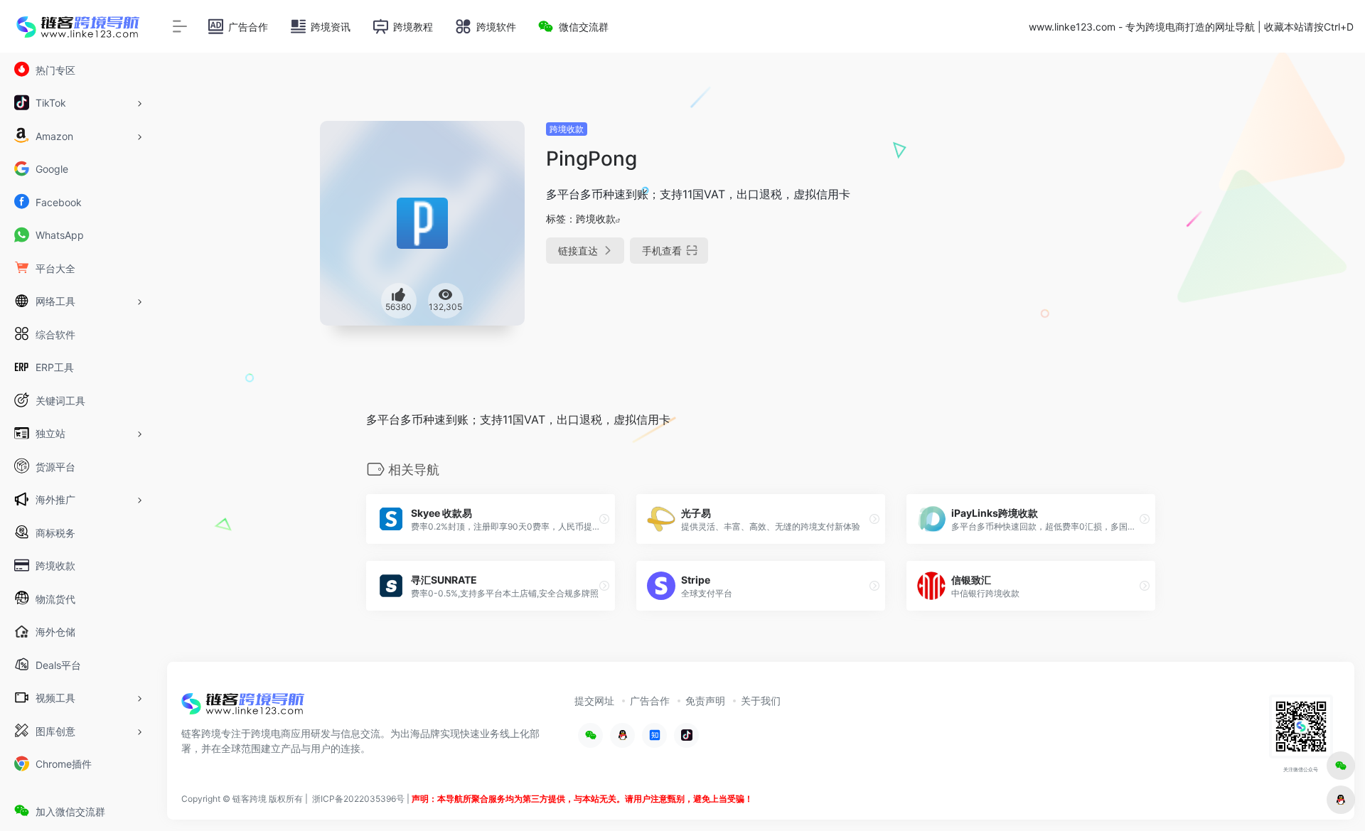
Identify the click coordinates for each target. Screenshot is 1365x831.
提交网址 (594, 701)
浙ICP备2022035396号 (358, 798)
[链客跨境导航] (243, 708)
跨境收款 (567, 129)
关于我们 (761, 701)
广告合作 (650, 701)
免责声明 (705, 701)
